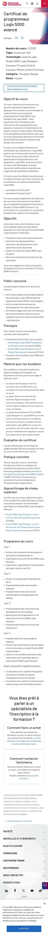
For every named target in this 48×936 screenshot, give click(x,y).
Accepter (24, 929)
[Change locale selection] (32, 3)
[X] (23, 890)
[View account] (37, 3)
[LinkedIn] (7, 890)
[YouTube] (32, 890)
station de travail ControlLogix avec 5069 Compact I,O (23, 474)
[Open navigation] (44, 3)
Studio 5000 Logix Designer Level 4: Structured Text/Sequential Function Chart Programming (23, 527)
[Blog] (40, 890)
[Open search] (27, 3)
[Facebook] (15, 890)
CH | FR (24, 897)
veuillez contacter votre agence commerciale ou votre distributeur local (24, 741)
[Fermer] (44, 903)
